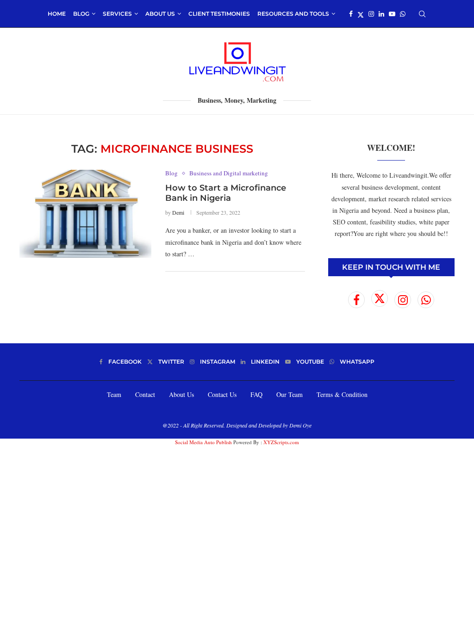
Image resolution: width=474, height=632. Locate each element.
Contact (145, 394)
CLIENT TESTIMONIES (219, 13)
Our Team (289, 394)
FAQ (256, 394)
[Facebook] (351, 13)
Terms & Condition (342, 394)
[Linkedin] (381, 13)
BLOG (81, 13)
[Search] (422, 13)
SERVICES (117, 13)
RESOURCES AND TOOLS (293, 13)
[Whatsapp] (402, 13)
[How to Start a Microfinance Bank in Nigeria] (85, 214)
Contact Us (222, 394)
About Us (181, 394)
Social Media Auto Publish (203, 442)
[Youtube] (392, 13)
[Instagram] (371, 13)
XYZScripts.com (281, 442)
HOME (57, 13)
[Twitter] (360, 13)
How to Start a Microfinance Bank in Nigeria (225, 193)
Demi (178, 212)
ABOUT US (160, 13)
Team (114, 394)
